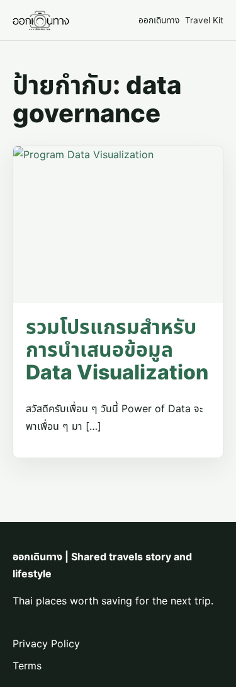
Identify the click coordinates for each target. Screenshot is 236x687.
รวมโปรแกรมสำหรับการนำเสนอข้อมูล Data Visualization (117, 349)
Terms (27, 665)
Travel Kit (204, 20)
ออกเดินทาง (158, 20)
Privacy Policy (46, 643)
